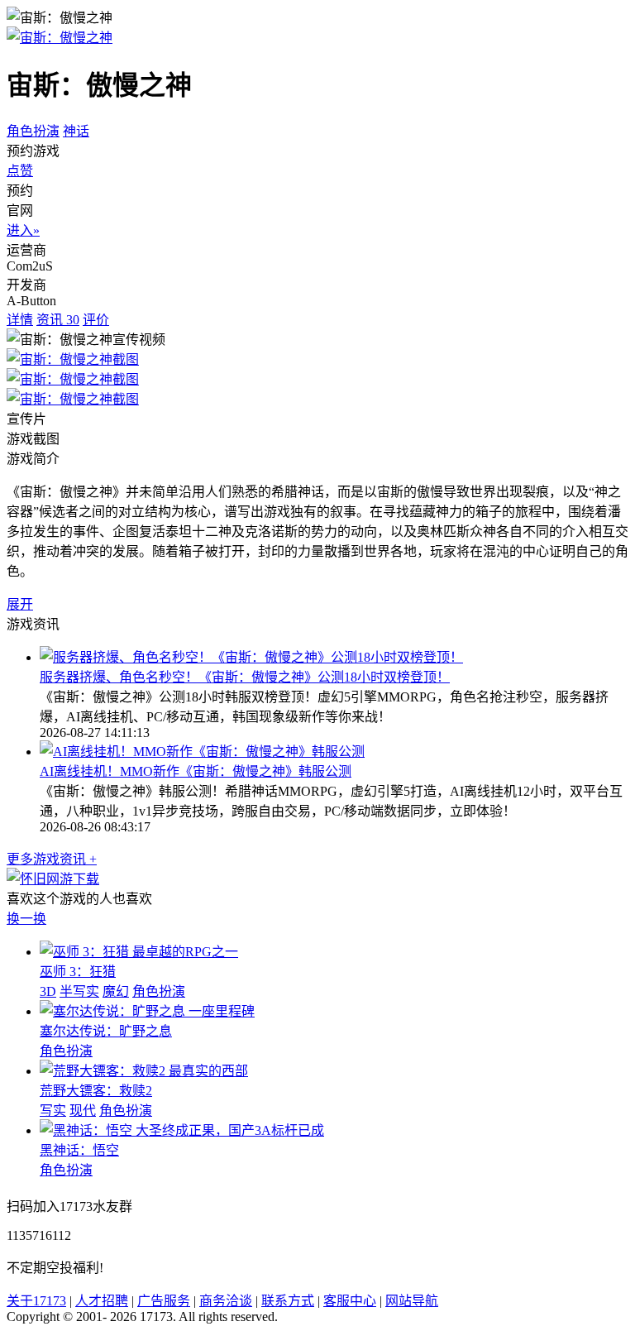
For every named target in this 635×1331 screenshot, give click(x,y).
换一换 (26, 919)
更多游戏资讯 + (52, 859)
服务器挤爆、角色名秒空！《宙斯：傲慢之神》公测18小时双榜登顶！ (245, 677)
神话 (76, 131)
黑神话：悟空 (79, 1150)
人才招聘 (101, 1301)
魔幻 (116, 991)
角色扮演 (33, 131)
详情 (20, 320)
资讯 (57, 320)
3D (48, 991)
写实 (53, 1111)
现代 (82, 1111)
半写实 (79, 991)
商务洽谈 (225, 1301)
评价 (96, 320)
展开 (20, 604)
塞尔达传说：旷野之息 (106, 1031)
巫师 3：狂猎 (78, 972)
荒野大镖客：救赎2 (96, 1091)
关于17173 (36, 1301)
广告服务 (163, 1301)
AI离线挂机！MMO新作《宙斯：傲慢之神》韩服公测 (195, 771)
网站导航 (411, 1301)
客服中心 (349, 1301)
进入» (23, 230)
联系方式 (287, 1301)
